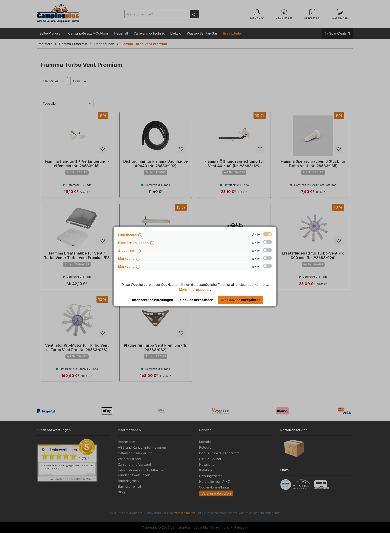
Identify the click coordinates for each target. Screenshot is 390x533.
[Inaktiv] (267, 242)
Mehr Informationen (194, 289)
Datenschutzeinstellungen (152, 300)
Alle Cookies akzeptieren (240, 300)
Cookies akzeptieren (196, 300)
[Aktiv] (267, 234)
